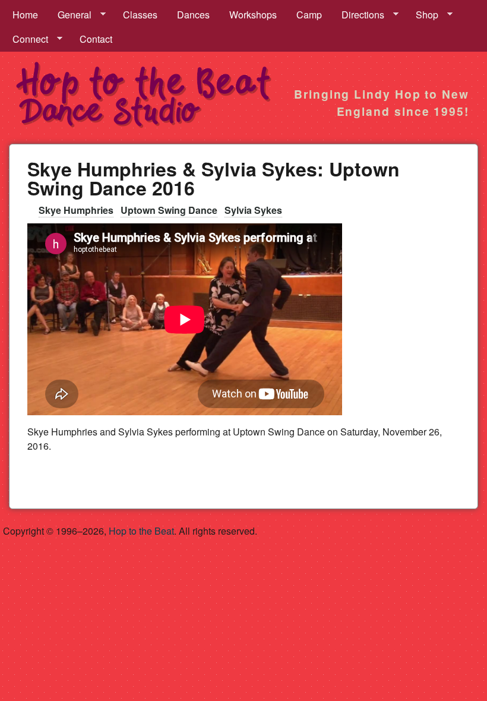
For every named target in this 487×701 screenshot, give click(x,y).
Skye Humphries (76, 210)
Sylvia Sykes (253, 210)
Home (25, 14)
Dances (193, 14)
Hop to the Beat (141, 531)
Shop (422, 15)
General (69, 15)
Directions (358, 15)
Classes (140, 14)
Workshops (253, 14)
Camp (309, 14)
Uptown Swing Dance (169, 210)
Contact (96, 39)
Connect (25, 39)
